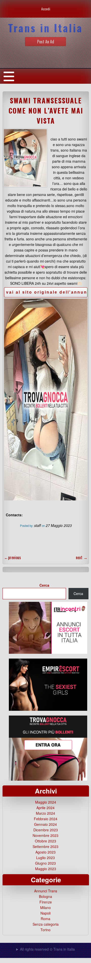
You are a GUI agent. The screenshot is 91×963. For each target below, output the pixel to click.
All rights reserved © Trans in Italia (47, 949)
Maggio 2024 (45, 802)
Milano (45, 907)
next (81, 557)
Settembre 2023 (45, 846)
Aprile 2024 (45, 807)
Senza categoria (46, 924)
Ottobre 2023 (45, 840)
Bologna (45, 896)
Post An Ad (45, 42)
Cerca (44, 585)
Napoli (45, 913)
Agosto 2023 (45, 852)
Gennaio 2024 (45, 824)
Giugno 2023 (45, 863)
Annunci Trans (45, 890)
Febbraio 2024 (45, 818)
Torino (45, 929)
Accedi (45, 8)
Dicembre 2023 (45, 829)
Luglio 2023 (45, 857)
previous (12, 557)
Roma (45, 918)
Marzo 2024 (45, 813)
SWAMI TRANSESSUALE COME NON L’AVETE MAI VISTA (46, 110)
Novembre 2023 (45, 835)
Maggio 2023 (45, 868)
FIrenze (45, 901)
